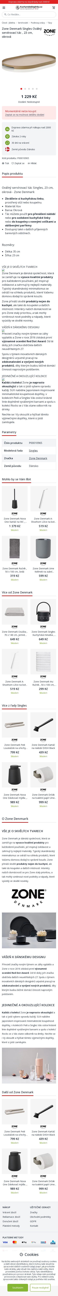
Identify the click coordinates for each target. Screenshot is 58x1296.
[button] (21, 87)
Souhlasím (17, 1287)
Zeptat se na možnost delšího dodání (24, 114)
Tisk (7, 163)
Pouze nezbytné (40, 1287)
